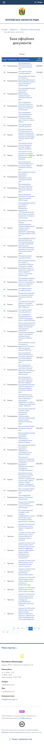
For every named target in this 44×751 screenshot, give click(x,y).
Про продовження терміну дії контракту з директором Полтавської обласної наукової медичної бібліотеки (26, 346)
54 (14, 628)
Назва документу (23, 59)
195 (4, 197)
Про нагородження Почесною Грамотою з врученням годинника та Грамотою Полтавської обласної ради (26, 106)
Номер (4, 59)
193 (4, 94)
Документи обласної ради (30, 29)
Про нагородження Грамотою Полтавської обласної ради (25, 497)
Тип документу (12, 59)
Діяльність (14, 29)
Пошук (39, 2)
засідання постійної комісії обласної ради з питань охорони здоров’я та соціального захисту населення (26, 536)
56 (22, 628)
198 (4, 400)
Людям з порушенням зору (22, 739)
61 (3, 632)
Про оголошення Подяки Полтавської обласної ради (26, 428)
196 (4, 268)
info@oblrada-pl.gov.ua (9, 699)
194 (4, 155)
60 (39, 628)
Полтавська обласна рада (22, 20)
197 (4, 317)
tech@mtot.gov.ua (25, 718)
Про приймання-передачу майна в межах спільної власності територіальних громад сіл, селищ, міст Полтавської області (26, 282)
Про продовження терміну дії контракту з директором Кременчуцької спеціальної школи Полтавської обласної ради (26, 94)
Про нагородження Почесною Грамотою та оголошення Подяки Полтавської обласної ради (25, 165)
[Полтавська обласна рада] (22, 11)
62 (7, 632)
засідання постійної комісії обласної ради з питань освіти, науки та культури (26, 589)
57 (26, 628)
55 (18, 628)
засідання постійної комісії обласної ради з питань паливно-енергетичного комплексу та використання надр (26, 581)
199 (4, 450)
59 (34, 628)
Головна (4, 29)
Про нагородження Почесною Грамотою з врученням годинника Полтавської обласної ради (25, 188)
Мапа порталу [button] (8, 648)
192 (4, 66)
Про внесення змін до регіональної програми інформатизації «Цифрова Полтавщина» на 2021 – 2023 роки (26, 155)
